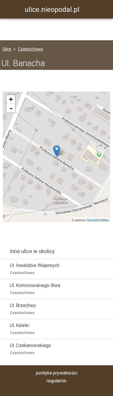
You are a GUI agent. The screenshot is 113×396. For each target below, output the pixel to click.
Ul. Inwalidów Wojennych (34, 269)
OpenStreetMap (97, 219)
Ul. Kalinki (22, 329)
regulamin (56, 381)
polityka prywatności (56, 373)
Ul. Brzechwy (23, 309)
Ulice (7, 49)
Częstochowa (30, 49)
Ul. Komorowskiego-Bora (35, 289)
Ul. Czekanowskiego (30, 349)
